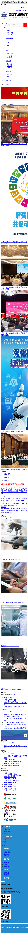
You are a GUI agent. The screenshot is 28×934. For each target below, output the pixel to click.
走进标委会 (7, 826)
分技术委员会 (8, 837)
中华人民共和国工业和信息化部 (12, 775)
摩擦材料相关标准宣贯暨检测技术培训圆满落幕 (14, 469)
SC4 (8, 45)
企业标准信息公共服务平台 (11, 788)
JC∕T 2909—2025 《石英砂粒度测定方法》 (15, 728)
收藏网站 (18, 10)
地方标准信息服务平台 (10, 790)
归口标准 (6, 859)
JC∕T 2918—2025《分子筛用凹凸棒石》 (14, 722)
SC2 (8, 42)
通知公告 (9, 55)
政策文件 (9, 76)
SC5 (8, 46)
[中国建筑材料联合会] (10, 800)
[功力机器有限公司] (10, 817)
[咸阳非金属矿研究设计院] (10, 795)
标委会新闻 (10, 53)
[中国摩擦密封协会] (10, 804)
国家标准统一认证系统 (10, 782)
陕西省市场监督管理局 (10, 777)
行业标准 (9, 66)
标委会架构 (10, 34)
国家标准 (9, 64)
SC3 (8, 43)
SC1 (8, 40)
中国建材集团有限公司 (10, 778)
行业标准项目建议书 (9, 759)
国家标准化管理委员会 (10, 773)
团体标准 (9, 67)
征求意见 (9, 57)
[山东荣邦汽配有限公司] (10, 821)
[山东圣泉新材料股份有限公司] (10, 812)
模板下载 (6, 878)
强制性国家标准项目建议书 (11, 765)
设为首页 (24, 10)
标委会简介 (10, 30)
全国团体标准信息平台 (10, 786)
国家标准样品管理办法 (10, 699)
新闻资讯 (6, 848)
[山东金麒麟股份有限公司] (10, 808)
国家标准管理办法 (9, 697)
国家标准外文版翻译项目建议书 (12, 761)
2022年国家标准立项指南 (10, 701)
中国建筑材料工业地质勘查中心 (12, 780)
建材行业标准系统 (9, 784)
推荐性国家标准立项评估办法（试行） (14, 706)
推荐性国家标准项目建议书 (11, 763)
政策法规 (6, 869)
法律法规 (9, 74)
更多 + (13, 104)
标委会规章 (10, 32)
